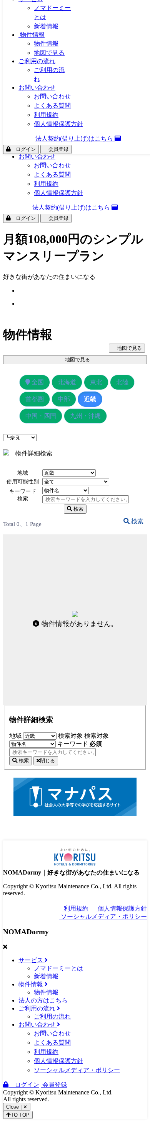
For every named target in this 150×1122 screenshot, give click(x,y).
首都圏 (34, 399)
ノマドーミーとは (58, 968)
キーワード (79, 743)
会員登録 (55, 218)
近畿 (90, 399)
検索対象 (70, 735)
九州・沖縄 (85, 416)
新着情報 (46, 26)
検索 (77, 509)
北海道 (67, 382)
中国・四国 (40, 416)
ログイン (23, 218)
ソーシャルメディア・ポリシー (103, 916)
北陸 (122, 382)
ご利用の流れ (36, 61)
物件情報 (31, 34)
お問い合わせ (36, 156)
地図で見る (49, 52)
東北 (96, 382)
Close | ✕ (16, 1107)
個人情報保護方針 (58, 193)
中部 (64, 399)
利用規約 (46, 183)
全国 (37, 382)
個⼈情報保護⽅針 (121, 908)
